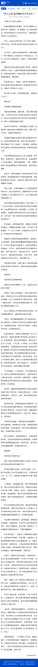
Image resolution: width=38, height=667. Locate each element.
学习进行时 (11, 9)
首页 (3, 8)
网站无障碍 (34, 3)
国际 (34, 9)
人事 (28, 9)
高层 (18, 9)
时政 (23, 9)
